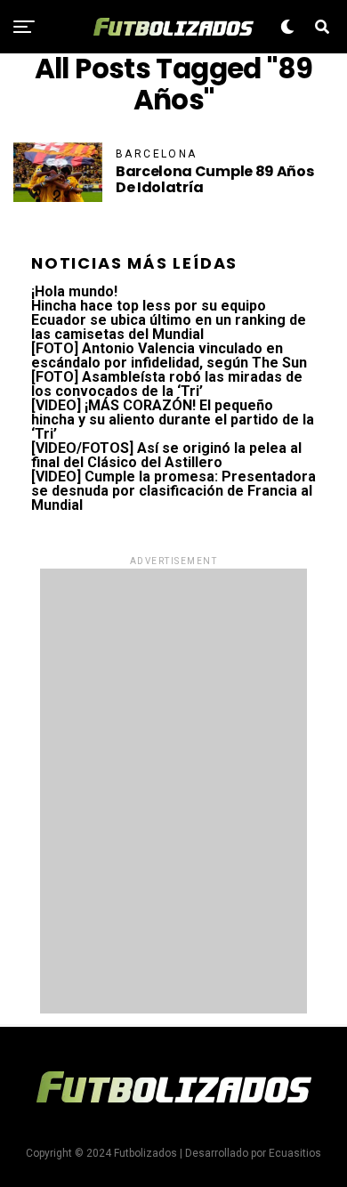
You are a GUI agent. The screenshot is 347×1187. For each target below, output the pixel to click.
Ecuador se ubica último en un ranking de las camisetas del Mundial (168, 327)
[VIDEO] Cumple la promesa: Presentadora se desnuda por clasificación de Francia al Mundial (173, 490)
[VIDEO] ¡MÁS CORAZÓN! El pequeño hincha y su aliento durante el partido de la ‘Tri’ (172, 419)
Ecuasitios (295, 1153)
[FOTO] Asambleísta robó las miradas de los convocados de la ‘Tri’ (167, 384)
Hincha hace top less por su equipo (148, 305)
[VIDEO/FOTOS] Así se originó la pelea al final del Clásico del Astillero (166, 455)
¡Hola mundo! (74, 291)
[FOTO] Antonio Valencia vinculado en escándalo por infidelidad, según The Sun (169, 355)
